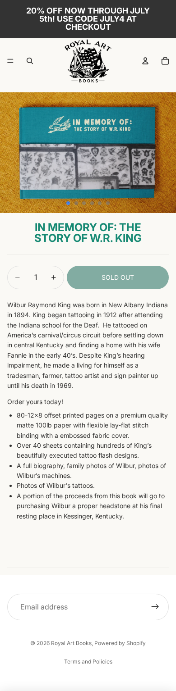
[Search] (30, 61)
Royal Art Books (71, 643)
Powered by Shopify (120, 643)
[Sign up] (155, 607)
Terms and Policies (88, 661)
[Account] (145, 61)
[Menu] (10, 60)
